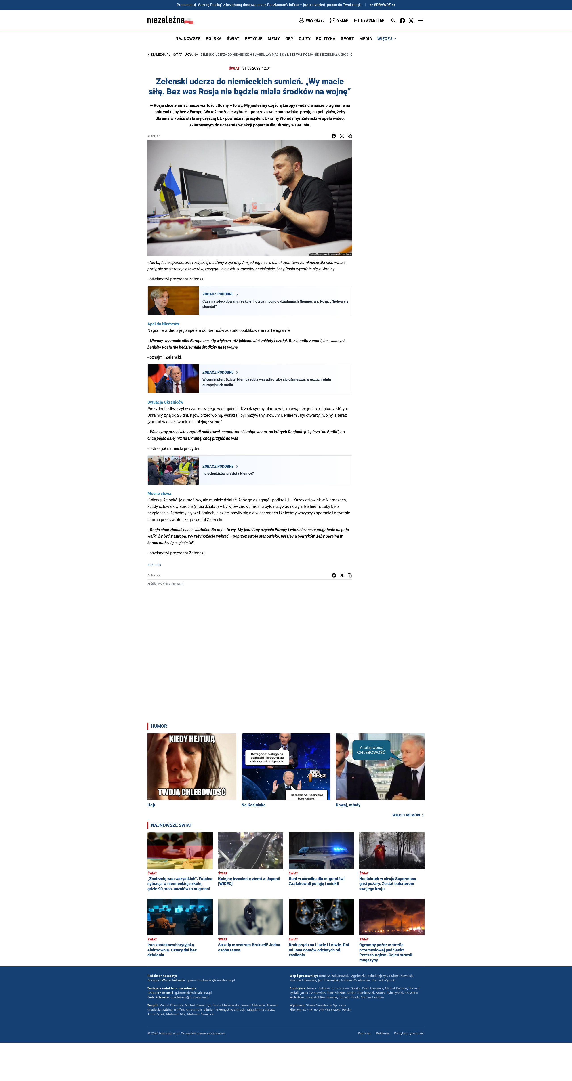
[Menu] (420, 20)
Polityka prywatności (409, 1033)
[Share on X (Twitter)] (342, 136)
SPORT (347, 38)
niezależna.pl (158, 54)
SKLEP (342, 20)
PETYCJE (253, 38)
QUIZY (305, 38)
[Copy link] (350, 136)
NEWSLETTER (372, 20)
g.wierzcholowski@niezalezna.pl (211, 980)
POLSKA (213, 38)
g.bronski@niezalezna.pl (193, 993)
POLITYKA (325, 38)
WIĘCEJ (384, 38)
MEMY (274, 38)
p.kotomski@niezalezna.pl (190, 997)
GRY (289, 38)
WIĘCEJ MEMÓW (406, 815)
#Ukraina (154, 564)
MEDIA (365, 38)
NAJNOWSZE (187, 38)
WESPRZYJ (315, 20)
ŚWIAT (233, 38)
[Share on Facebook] (334, 136)
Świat (177, 54)
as (158, 136)
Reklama (382, 1033)
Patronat (364, 1033)
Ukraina (191, 54)
